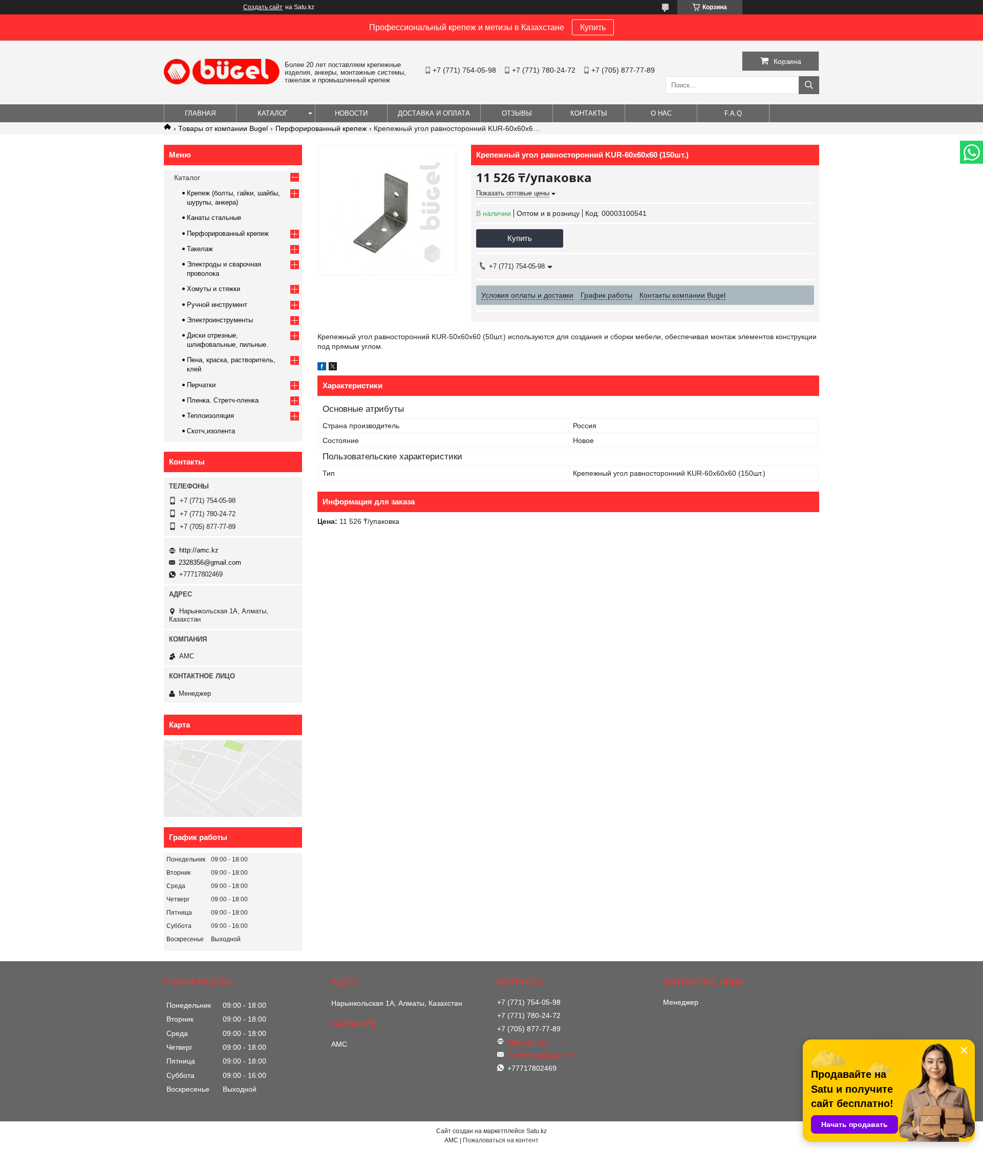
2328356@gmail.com (210, 562)
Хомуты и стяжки (213, 289)
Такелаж (200, 249)
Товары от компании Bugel (223, 128)
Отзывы (517, 113)
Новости (351, 113)
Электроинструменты (220, 320)
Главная (200, 113)
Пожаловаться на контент (501, 1140)
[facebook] (321, 368)
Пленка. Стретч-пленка (223, 400)
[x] (333, 368)
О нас (661, 113)
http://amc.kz (199, 550)
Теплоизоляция (210, 415)
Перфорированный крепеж (321, 128)
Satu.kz (536, 1131)
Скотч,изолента (211, 431)
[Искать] (809, 85)
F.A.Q (733, 113)
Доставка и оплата (434, 113)
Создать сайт (263, 7)
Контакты (588, 113)
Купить (593, 27)
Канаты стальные (214, 218)
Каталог (273, 113)
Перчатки (201, 385)
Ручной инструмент (217, 304)
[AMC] (222, 82)
